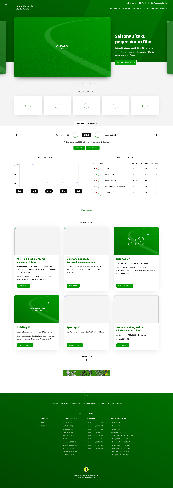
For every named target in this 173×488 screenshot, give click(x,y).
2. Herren (92, 123)
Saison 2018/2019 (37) (94, 442)
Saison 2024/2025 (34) (94, 423)
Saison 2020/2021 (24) (94, 435)
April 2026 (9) (67, 429)
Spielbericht (93, 148)
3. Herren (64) (115, 429)
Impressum (104, 403)
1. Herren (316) (116, 423)
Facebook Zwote (160, 3)
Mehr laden (86, 357)
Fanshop (154, 8)
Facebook (145, 3)
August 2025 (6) (68, 455)
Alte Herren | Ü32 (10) (119, 432)
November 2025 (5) (69, 445)
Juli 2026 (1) (42, 426)
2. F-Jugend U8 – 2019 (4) (120, 455)
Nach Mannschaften (118, 419)
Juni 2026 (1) (67, 423)
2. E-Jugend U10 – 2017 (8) (120, 448)
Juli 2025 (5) (66, 458)
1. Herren (79, 123)
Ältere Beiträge (92, 419)
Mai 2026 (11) (67, 426)
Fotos (146, 8)
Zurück (16, 134)
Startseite (112, 8)
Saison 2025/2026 (69, 419)
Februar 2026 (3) (68, 435)
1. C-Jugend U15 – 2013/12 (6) (122, 435)
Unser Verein (124, 8)
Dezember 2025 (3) (69, 442)
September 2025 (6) (69, 451)
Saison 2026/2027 (45, 419)
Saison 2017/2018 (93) (94, 445)
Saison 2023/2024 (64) (94, 426)
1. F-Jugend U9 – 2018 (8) (120, 451)
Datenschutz (117, 403)
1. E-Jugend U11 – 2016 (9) (120, 445)
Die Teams (137, 8)
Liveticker (79, 148)
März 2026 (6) (67, 432)
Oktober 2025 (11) (69, 448)
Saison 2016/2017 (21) (94, 448)
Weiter (156, 134)
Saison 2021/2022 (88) (94, 432)
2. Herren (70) (115, 426)
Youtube (54, 403)
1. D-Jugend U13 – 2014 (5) (120, 439)
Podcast (163, 8)
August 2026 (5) (44, 423)
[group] (86, 141)
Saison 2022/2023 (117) (95, 429)
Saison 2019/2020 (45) (94, 439)
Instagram (133, 3)
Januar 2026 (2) (67, 439)
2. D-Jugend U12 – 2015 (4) (120, 442)
